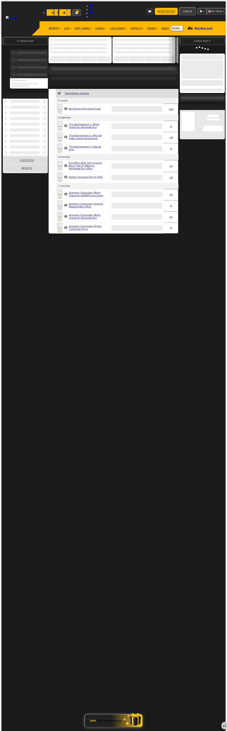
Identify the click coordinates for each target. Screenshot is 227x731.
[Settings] (202, 11)
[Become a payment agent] (149, 11)
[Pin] (59, 106)
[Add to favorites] (60, 111)
